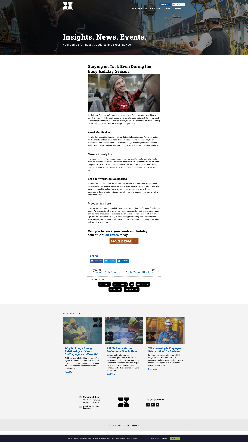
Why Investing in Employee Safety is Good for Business (164, 350)
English (177, 4)
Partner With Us (154, 8)
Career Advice (104, 284)
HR (131, 284)
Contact (180, 8)
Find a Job (137, 8)
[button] (96, 261)
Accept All (175, 438)
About (169, 8)
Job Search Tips (143, 284)
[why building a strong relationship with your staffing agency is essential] (82, 330)
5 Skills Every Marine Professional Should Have (122, 350)
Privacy (126, 425)
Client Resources (120, 284)
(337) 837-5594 (157, 399)
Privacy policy (154, 438)
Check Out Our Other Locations (91, 407)
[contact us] (124, 244)
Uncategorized (115, 289)
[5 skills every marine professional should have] (124, 330)
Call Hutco (111, 235)
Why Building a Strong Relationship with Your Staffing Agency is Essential (81, 351)
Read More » (70, 372)
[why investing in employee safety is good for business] (165, 330)
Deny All (164, 438)
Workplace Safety (131, 289)
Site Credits (135, 425)
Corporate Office (91, 397)
